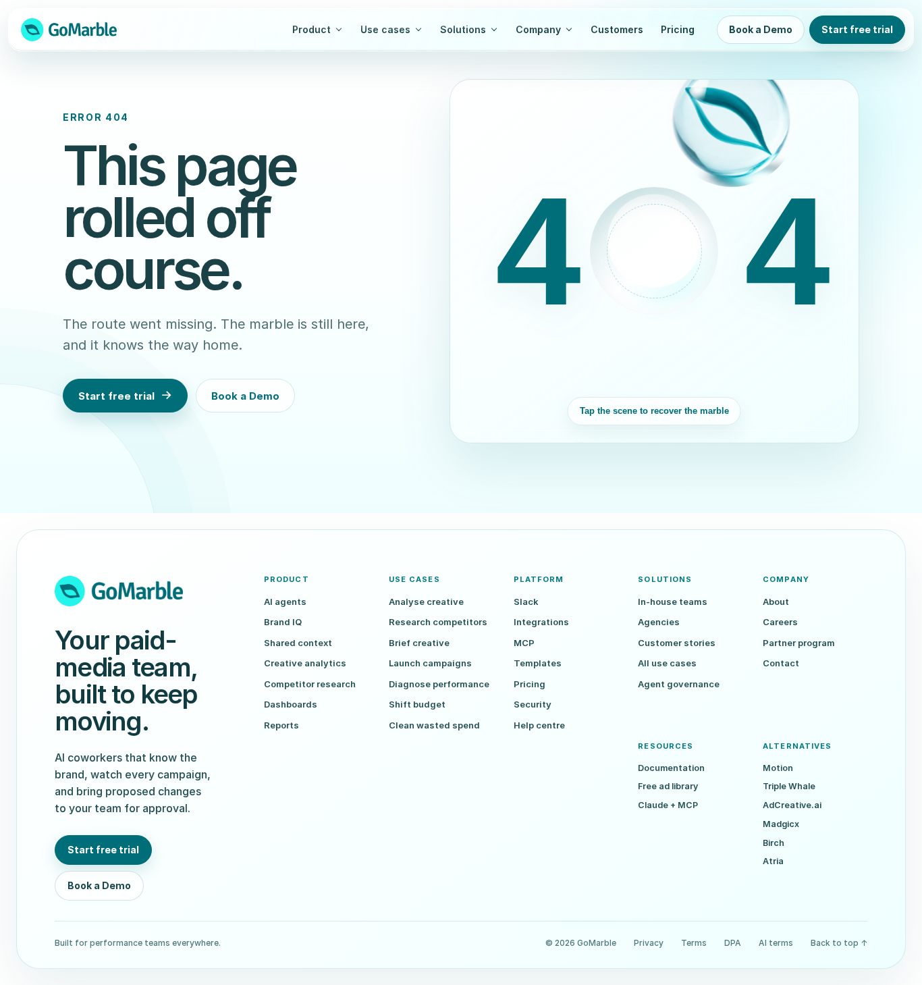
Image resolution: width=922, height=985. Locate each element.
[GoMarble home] (69, 29)
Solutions (463, 29)
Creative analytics (305, 663)
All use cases (667, 663)
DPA (732, 943)
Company (538, 29)
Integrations (541, 621)
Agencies (659, 621)
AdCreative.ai (792, 805)
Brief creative (419, 642)
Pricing (678, 29)
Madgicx (781, 824)
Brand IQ (283, 621)
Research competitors (438, 621)
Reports (281, 725)
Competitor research (310, 683)
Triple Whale (789, 786)
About (776, 601)
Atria (773, 861)
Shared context (298, 642)
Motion (778, 768)
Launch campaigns (430, 663)
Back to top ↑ (839, 943)
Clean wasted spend (434, 725)
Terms (694, 943)
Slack (526, 601)
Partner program (799, 642)
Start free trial (857, 29)
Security (532, 704)
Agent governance (679, 683)
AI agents (285, 601)
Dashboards (290, 704)
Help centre (539, 725)
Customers (617, 29)
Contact (781, 663)
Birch (773, 843)
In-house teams (672, 601)
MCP (524, 642)
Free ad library (668, 786)
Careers (780, 621)
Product (311, 29)
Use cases (385, 29)
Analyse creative (426, 601)
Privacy (648, 943)
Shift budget (417, 704)
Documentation (671, 768)
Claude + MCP (668, 805)
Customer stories (676, 642)
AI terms (776, 943)
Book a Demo (760, 29)
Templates (538, 663)
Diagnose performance (439, 683)
